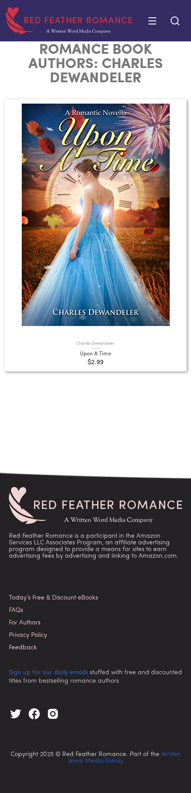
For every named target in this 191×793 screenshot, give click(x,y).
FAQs (16, 610)
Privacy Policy (28, 635)
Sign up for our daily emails (48, 672)
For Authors (24, 623)
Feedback (23, 647)
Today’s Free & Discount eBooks (53, 598)
